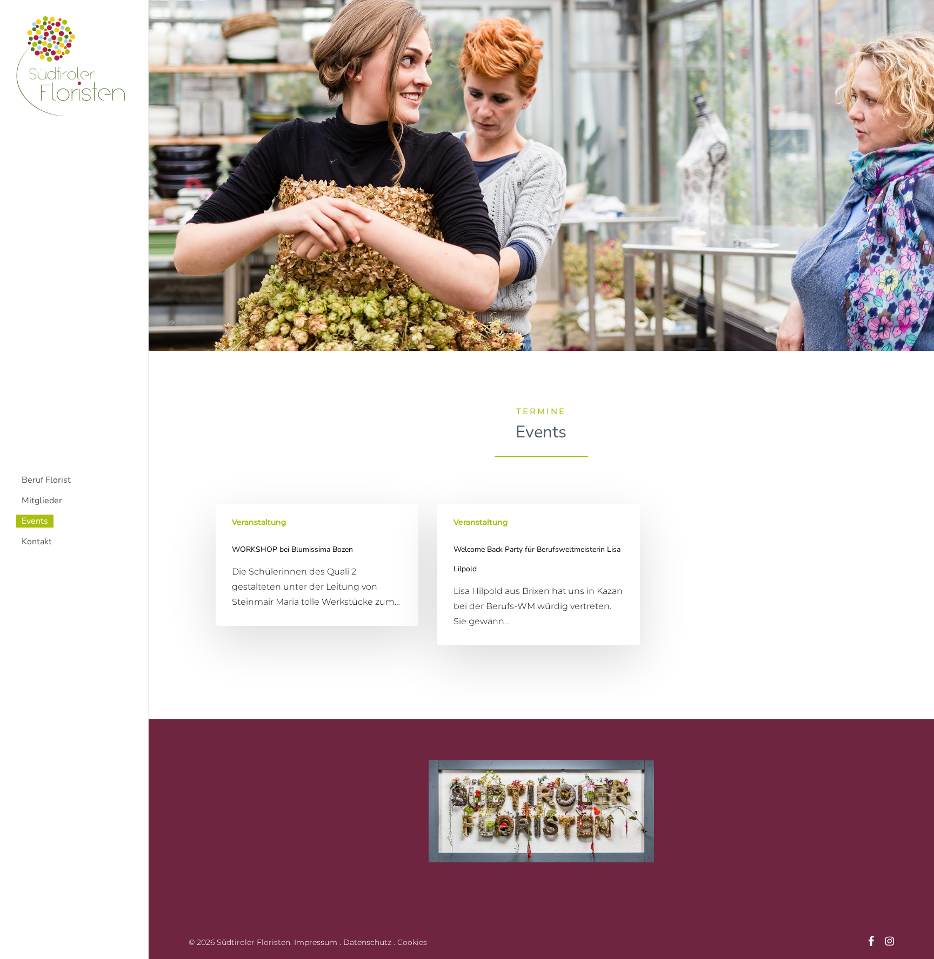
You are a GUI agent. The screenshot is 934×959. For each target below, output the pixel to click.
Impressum (315, 942)
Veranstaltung (259, 522)
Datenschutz (367, 942)
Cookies (412, 942)
